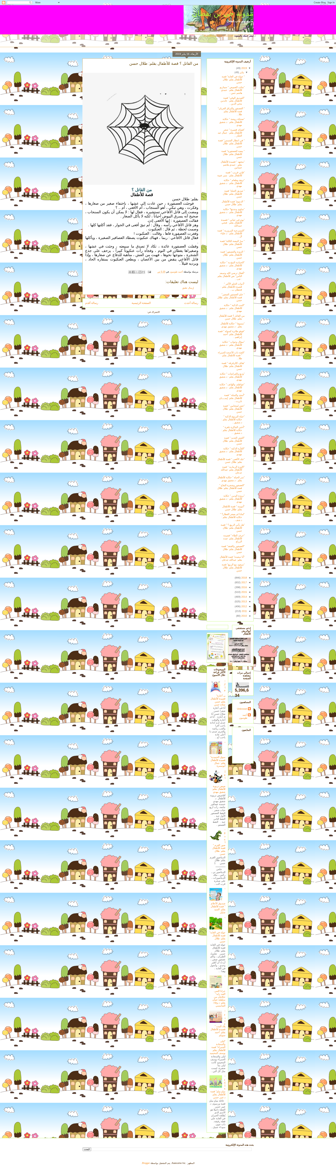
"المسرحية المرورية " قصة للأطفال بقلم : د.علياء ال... (231, 233)
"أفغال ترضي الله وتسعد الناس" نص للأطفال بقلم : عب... (231, 276)
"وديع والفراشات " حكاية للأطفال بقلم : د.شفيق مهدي (232, 376)
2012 (244, 606)
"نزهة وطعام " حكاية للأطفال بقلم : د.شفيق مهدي (232, 183)
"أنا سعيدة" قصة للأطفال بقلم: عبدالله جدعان (232, 558)
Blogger (146, 1163)
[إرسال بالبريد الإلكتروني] (143, 272)
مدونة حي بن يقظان (223, 13)
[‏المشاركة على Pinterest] (130, 272)
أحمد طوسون (243, 716)
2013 (244, 601)
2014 (244, 596)
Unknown (242, 708)
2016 (244, 587)
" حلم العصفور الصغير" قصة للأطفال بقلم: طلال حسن (231, 297)
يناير (241, 72)
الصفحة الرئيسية (141, 302)
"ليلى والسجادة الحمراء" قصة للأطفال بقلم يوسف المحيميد (217, 1047)
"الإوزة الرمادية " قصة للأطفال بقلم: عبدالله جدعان (233, 469)
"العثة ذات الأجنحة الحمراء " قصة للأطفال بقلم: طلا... (231, 355)
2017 (244, 582)
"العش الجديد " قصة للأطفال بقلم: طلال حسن (234, 440)
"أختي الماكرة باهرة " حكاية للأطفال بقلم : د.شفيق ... (233, 430)
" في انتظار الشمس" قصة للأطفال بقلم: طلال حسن (231, 143)
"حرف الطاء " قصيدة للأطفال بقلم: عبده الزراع (234, 538)
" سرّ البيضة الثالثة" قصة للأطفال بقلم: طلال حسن (232, 244)
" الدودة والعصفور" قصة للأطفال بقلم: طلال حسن (232, 254)
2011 (244, 611)
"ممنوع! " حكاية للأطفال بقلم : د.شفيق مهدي (232, 325)
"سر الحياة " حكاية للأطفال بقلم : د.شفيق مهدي (231, 479)
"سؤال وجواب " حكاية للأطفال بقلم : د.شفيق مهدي (232, 344)
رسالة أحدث (191, 302)
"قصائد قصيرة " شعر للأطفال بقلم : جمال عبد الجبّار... (231, 132)
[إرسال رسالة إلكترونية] (149, 271)
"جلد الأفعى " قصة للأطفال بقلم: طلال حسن (231, 461)
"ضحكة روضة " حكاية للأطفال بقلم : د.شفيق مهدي (232, 122)
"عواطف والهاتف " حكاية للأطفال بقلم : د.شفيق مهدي (232, 387)
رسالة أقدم (91, 302)
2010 (244, 615)
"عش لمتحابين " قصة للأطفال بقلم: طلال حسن (234, 408)
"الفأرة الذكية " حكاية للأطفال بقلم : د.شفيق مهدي (232, 451)
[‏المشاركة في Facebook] (133, 272)
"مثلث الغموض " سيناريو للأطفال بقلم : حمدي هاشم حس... (232, 90)
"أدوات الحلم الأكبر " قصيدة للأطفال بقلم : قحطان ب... (233, 286)
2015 (244, 592)
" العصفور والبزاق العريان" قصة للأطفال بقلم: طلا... (231, 111)
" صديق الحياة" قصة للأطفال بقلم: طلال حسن (234, 193)
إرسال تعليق (188, 288)
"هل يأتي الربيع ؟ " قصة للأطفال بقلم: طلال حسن (233, 527)
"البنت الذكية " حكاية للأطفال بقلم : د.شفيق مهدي (232, 308)
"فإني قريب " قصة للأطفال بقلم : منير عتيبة (231, 174)
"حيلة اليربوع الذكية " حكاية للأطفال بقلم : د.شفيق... (233, 419)
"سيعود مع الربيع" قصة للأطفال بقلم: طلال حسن (233, 567)
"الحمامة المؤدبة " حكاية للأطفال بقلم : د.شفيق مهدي (232, 265)
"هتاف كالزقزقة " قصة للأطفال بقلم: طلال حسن (233, 366)
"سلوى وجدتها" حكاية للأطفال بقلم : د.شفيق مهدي (232, 212)
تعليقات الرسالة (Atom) (135, 312)
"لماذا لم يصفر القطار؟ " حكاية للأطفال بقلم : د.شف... (232, 517)
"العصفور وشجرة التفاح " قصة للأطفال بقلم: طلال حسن (231, 488)
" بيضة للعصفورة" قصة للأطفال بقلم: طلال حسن (233, 154)
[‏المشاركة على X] (136, 272)
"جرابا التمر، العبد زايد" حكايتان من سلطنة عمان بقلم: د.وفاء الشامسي (218, 991)
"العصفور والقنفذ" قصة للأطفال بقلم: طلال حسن (233, 549)
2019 (244, 68)
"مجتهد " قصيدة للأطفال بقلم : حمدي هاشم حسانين (233, 164)
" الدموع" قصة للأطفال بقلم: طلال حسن (233, 203)
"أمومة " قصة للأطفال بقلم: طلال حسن (233, 508)
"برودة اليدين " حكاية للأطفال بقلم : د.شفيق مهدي (232, 498)
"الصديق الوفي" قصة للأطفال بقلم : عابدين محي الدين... (232, 100)
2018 (244, 577)
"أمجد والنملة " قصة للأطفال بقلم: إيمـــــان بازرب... (232, 398)
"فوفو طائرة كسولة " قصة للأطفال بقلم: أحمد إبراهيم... (231, 334)
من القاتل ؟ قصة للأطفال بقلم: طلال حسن (232, 317)
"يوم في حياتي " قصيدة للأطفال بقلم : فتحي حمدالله (233, 222)
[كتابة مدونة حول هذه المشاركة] (140, 272)
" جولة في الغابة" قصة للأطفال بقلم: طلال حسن (233, 79)
